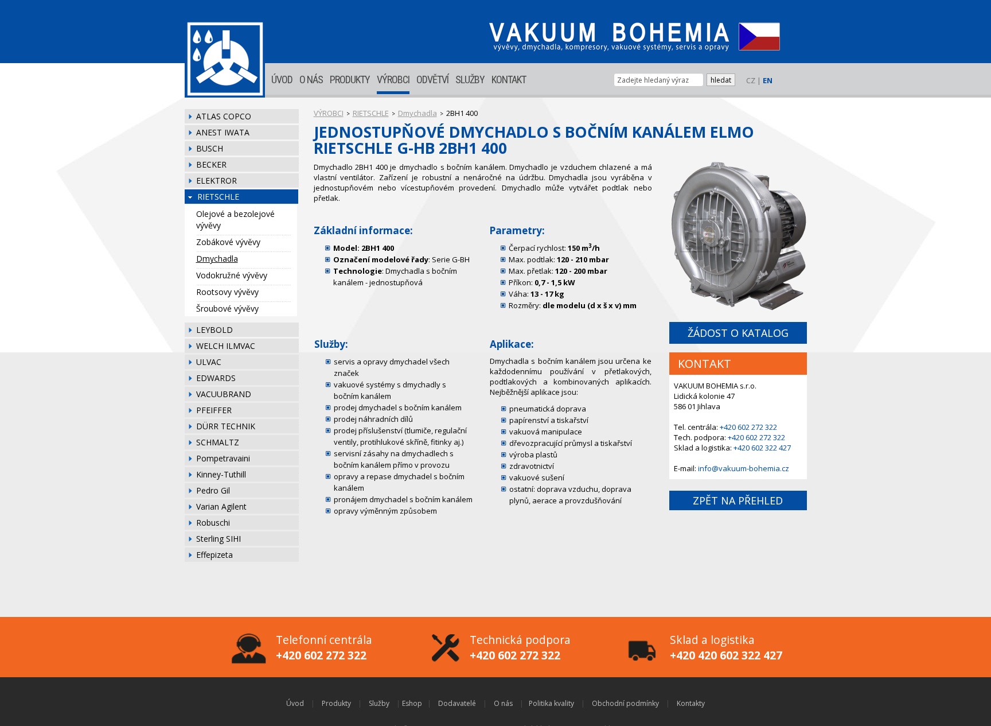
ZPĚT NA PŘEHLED (738, 500)
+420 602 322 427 (762, 447)
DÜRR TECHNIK (225, 426)
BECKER (211, 164)
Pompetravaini (223, 458)
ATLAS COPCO (223, 116)
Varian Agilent (221, 506)
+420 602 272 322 (748, 427)
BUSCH (209, 148)
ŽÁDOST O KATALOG (738, 333)
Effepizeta (214, 554)
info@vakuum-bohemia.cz (743, 468)
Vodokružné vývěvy (231, 275)
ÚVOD (281, 79)
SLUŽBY (470, 79)
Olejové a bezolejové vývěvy (235, 219)
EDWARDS (216, 377)
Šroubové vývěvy (227, 308)
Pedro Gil (213, 490)
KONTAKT (508, 79)
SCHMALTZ (217, 442)
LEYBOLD (214, 329)
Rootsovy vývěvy (227, 291)
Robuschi (213, 522)
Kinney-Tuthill (221, 474)
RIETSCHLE (218, 196)
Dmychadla (217, 258)
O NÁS (311, 79)
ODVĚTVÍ (432, 79)
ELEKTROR (216, 180)
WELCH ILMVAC (225, 345)
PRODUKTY (350, 79)
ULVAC (208, 361)
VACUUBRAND (223, 394)
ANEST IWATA (222, 132)
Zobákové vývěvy (228, 241)
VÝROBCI (393, 79)
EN (767, 80)
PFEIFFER (214, 410)
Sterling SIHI (218, 538)
